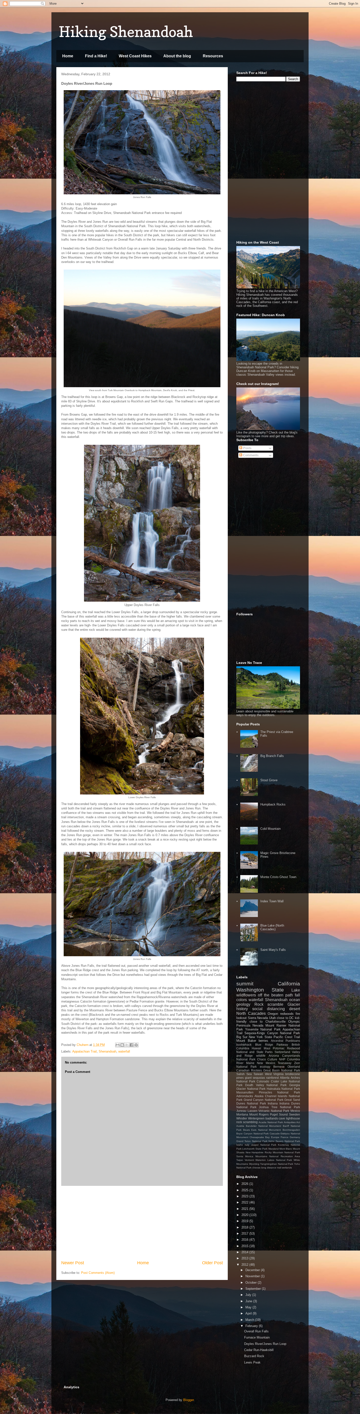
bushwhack (244, 1044)
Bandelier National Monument (263, 1126)
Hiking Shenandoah (126, 31)
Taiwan (258, 1074)
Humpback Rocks (273, 804)
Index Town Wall (272, 901)
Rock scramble (269, 1004)
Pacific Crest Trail (287, 1037)
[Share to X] (126, 1044)
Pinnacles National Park (279, 1092)
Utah (272, 1018)
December (253, 1270)
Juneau (241, 1110)
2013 (245, 1258)
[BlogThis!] (122, 1044)
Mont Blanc (285, 1148)
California (289, 983)
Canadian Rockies (249, 1070)
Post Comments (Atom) (98, 1273)
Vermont (249, 1160)
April (249, 1313)
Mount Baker (246, 1040)
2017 (245, 1233)
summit (244, 983)
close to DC (285, 1018)
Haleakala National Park (283, 1088)
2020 (245, 1215)
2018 (245, 1227)
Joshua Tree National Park (279, 1107)
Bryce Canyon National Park (252, 1133)
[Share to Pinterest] (136, 1044)
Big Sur (241, 1037)
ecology (265, 1066)
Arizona (274, 1055)
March (250, 1320)
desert (294, 1009)
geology (243, 1004)
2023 (245, 1196)
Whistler (241, 1118)
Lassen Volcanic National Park (268, 1110)
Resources (213, 56)
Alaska (259, 1096)
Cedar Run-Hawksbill (259, 1350)
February (252, 1326)
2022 (245, 1202)
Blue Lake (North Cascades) (272, 927)
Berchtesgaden (291, 1130)
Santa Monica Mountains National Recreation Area (268, 1156)
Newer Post (72, 1262)
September (253, 1288)
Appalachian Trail (84, 1051)
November (253, 1276)
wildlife (260, 1055)
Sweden (294, 1114)
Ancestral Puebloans (285, 1040)
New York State (260, 1037)
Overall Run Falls (256, 1331)
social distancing (268, 1009)
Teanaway (284, 1063)
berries (263, 1040)
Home (67, 56)
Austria (240, 1126)
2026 (245, 1184)
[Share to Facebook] (131, 1044)
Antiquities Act (292, 1122)
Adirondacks (244, 1096)
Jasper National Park (263, 1144)
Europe (275, 1137)
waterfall (124, 1051)
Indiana (273, 1103)
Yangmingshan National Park (276, 1164)
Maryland (273, 1148)
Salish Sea (244, 1074)
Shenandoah (107, 1051)
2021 (245, 1209)
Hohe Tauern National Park (284, 1141)
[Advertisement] (142, 1222)
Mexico (295, 1110)
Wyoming (254, 1164)
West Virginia (274, 1074)
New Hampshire (255, 1152)
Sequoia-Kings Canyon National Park (272, 1033)
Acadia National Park (271, 1122)
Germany (295, 1137)
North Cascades (251, 1013)
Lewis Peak (252, 1362)
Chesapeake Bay (260, 1137)
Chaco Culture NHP (271, 1059)
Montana (242, 1114)
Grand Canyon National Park (263, 1099)
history (242, 1009)
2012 (245, 1264)
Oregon (273, 1014)
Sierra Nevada (258, 1018)
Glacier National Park (250, 1088)
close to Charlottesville (268, 1021)
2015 (245, 1246)
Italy (247, 1144)
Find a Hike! (96, 56)
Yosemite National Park (263, 1029)
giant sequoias (255, 1077)
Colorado (263, 1081)
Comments (250, 455)
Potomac (279, 1048)
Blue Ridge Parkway (271, 1044)
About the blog (177, 56)
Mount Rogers (259, 1114)
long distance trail (271, 1167)
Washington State (260, 989)
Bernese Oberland (286, 1066)
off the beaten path (275, 995)
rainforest (272, 1077)
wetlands (287, 1167)
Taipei (239, 1160)
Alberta (284, 1077)
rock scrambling (247, 1122)
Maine (250, 1063)
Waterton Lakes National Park (273, 1160)
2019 (245, 1221)
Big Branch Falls (272, 756)
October (251, 1282)
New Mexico (266, 1063)
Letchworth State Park (254, 1148)
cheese (256, 1167)
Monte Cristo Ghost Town (278, 877)
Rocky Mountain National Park (282, 1152)
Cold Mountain (270, 829)
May (248, 1307)
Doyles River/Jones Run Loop (265, 1344)
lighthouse (293, 1118)
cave (282, 1118)
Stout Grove (268, 780)
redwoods (287, 1014)
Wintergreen (256, 1118)
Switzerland (282, 1052)
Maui (267, 1048)
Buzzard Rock (254, 1356)
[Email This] (117, 1044)
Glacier (294, 1004)
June (249, 1301)
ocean (294, 1000)
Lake (295, 990)
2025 (245, 1190)
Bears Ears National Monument (262, 1130)
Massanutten (244, 1092)
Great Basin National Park (281, 1070)
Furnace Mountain (257, 1337)
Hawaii (256, 1048)
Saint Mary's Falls (273, 950)
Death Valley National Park (266, 1085)
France (284, 1137)
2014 (245, 1252)
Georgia (294, 1085)
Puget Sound (279, 1114)
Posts (247, 448)
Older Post (212, 1262)
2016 (245, 1239)
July (248, 1295)
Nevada (257, 1025)
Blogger (188, 1400)
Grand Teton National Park (251, 1141)
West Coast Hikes (135, 56)
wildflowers (246, 995)
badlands (271, 1118)
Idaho (239, 1144)
